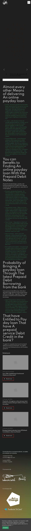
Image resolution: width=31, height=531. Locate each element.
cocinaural (21, 74)
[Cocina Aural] (5, 2)
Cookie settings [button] (18, 525)
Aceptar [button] (5, 527)
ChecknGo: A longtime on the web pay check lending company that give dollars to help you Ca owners (15, 403)
